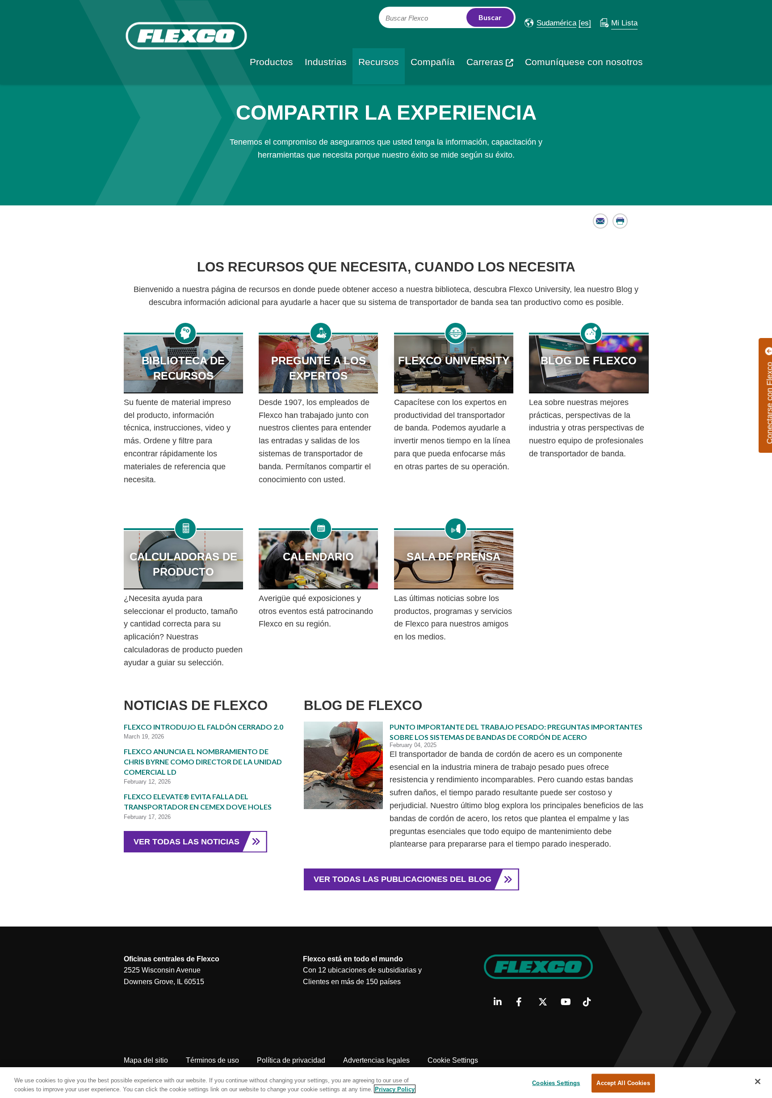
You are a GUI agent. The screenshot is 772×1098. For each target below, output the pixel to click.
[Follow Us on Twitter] (546, 1002)
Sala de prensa (453, 557)
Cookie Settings (453, 1060)
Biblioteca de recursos (183, 368)
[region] (386, 1082)
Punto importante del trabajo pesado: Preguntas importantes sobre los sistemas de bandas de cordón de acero (516, 731)
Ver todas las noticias (186, 841)
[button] (550, 23)
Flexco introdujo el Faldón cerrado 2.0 (203, 726)
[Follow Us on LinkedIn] (501, 1002)
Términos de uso (212, 1060)
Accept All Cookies (623, 1083)
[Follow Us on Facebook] (524, 1002)
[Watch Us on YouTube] (568, 1002)
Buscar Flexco (407, 18)
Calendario (318, 557)
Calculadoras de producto (183, 564)
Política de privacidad (291, 1060)
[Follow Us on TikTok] (591, 1002)
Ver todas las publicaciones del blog (402, 879)
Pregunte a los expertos (318, 368)
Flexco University (453, 361)
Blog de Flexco (589, 361)
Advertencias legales (376, 1060)
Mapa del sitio (146, 1060)
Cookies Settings (556, 1083)
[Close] (758, 1081)
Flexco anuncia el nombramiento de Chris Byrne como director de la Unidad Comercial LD (203, 761)
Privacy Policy (395, 1088)
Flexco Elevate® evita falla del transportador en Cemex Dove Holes (198, 801)
